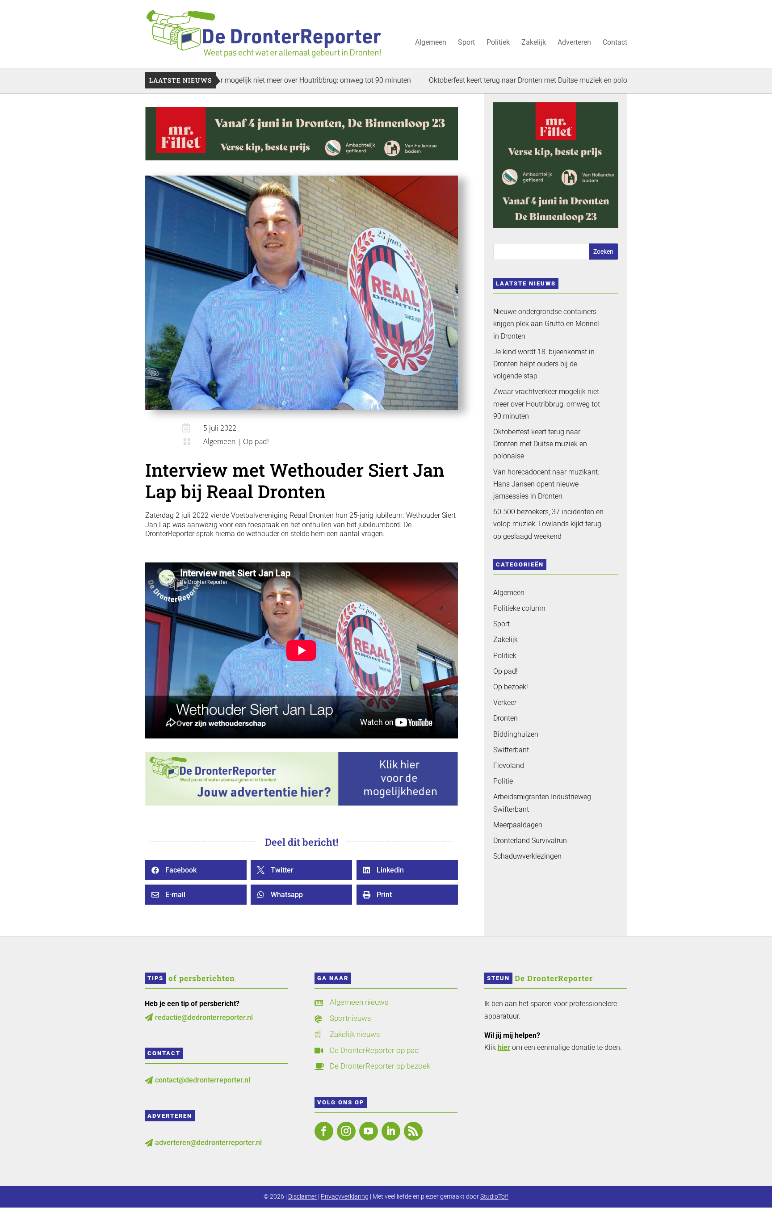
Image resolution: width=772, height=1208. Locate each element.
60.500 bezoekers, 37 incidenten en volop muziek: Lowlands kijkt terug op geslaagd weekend (548, 524)
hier (504, 1047)
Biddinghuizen (515, 734)
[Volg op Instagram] (346, 1131)
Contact (615, 42)
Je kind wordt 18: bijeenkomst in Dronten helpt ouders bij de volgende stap (544, 364)
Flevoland (508, 765)
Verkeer (504, 702)
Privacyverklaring (345, 1196)
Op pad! (256, 441)
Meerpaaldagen (517, 825)
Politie (503, 781)
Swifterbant (511, 750)
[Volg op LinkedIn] (391, 1131)
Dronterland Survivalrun (530, 840)
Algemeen (430, 42)
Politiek (498, 42)
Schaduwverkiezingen (527, 856)
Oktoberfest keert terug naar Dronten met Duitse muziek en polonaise (487, 80)
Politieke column (519, 608)
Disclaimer (302, 1196)
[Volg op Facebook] (324, 1131)
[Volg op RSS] (413, 1131)
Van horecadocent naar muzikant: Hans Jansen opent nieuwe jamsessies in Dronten (546, 484)
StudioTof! (494, 1196)
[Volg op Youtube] (368, 1131)
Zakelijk (533, 42)
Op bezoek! (510, 687)
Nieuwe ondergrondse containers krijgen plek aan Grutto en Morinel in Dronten (546, 323)
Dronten (505, 718)
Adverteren (574, 42)
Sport (466, 42)
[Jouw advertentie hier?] (301, 803)
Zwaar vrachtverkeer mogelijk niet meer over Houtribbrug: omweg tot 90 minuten (235, 80)
